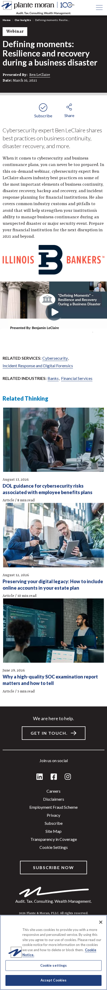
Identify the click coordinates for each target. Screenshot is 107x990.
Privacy (53, 815)
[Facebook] (54, 777)
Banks (53, 378)
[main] (53, 495)
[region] (53, 952)
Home (7, 19)
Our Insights (23, 19)
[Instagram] (68, 777)
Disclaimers (53, 799)
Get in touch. (49, 733)
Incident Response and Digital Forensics (38, 365)
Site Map (53, 831)
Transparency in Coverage (53, 839)
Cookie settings (53, 847)
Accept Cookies (54, 980)
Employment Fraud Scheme (53, 807)
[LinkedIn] (39, 777)
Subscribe (54, 823)
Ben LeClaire (39, 75)
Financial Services (76, 378)
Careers (53, 791)
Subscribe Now (53, 867)
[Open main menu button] (99, 8)
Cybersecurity (55, 358)
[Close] (100, 922)
